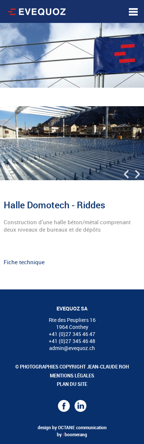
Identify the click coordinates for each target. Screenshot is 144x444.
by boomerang (72, 434)
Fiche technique (24, 262)
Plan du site (72, 384)
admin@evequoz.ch (72, 348)
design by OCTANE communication (72, 427)
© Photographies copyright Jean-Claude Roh (72, 366)
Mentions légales (72, 375)
